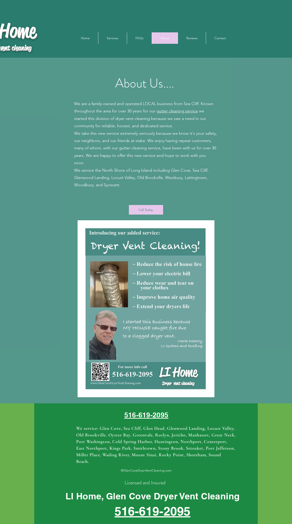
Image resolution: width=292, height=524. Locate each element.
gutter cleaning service (177, 111)
